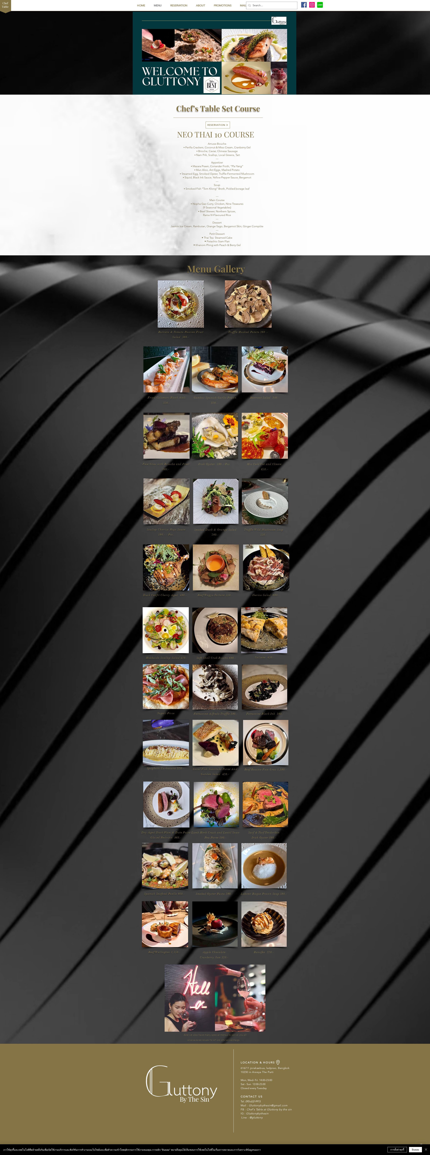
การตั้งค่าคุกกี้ (397, 1149)
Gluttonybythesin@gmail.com (268, 1105)
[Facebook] (304, 5)
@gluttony (256, 1117)
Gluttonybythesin (257, 1113)
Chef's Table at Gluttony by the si (268, 1109)
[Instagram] (312, 5)
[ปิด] (426, 1149)
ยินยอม (415, 1149)
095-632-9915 (253, 1101)
